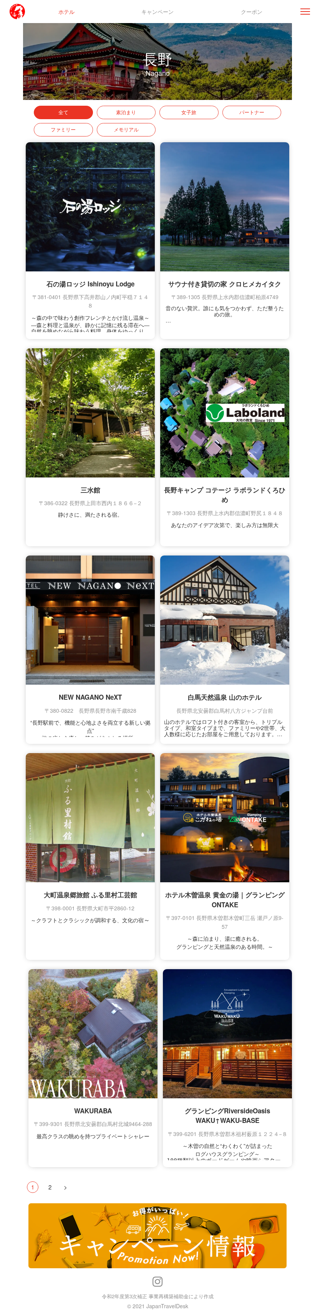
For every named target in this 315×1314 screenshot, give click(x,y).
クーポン (251, 11)
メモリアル (126, 129)
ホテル (66, 11)
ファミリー (63, 129)
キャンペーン (157, 11)
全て (63, 112)
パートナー (251, 112)
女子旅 (188, 112)
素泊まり (126, 112)
